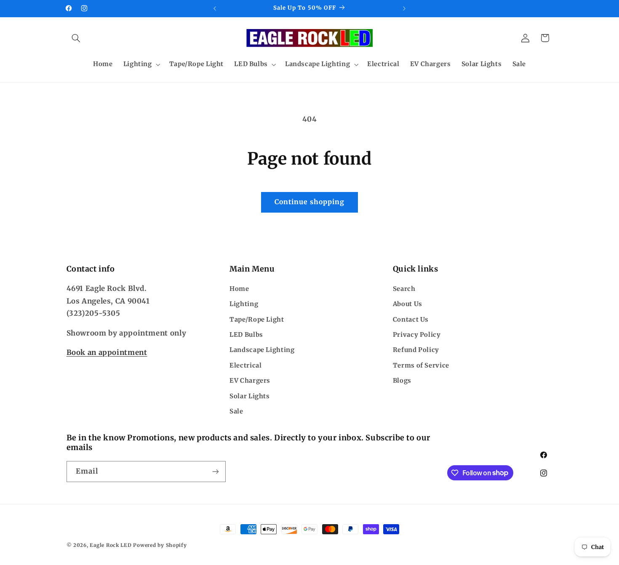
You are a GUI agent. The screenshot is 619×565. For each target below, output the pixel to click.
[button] (76, 38)
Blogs (402, 380)
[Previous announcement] (214, 8)
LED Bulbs (246, 334)
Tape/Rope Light (256, 319)
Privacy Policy (417, 334)
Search (404, 289)
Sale (236, 411)
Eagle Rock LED (110, 545)
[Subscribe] (215, 471)
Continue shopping (310, 202)
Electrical (245, 365)
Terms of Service (421, 365)
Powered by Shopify (160, 545)
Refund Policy (416, 350)
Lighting (243, 304)
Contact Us (411, 319)
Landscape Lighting (261, 350)
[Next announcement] (404, 8)
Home (239, 289)
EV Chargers (249, 380)
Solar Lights (249, 396)
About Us (407, 304)
